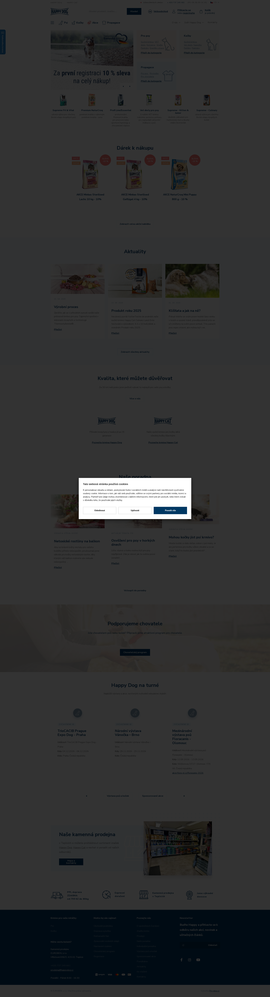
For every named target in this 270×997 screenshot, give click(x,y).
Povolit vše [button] (170, 510)
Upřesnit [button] (135, 510)
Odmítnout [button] (99, 510)
